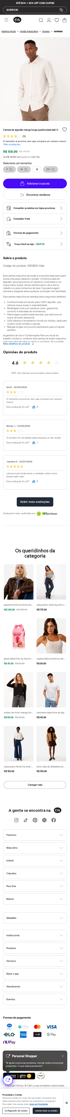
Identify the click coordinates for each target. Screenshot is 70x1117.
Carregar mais (35, 784)
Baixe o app (12, 973)
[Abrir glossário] (40, 918)
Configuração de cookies (16, 1111)
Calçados (11, 873)
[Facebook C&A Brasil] (53, 820)
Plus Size (11, 886)
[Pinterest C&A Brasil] (35, 820)
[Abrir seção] (41, 835)
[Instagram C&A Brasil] (16, 820)
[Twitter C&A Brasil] (44, 820)
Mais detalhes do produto (18, 343)
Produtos (11, 948)
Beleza (10, 898)
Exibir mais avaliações (35, 502)
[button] (40, 20)
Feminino (11, 834)
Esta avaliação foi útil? (17, 407)
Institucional (12, 935)
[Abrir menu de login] (48, 20)
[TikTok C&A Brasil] (25, 820)
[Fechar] (66, 1103)
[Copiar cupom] (61, 10)
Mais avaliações (12, 144)
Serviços (11, 960)
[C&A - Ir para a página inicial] (17, 20)
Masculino (12, 847)
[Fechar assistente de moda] (62, 1056)
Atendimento (13, 986)
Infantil (10, 860)
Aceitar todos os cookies (46, 1111)
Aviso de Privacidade (39, 1104)
